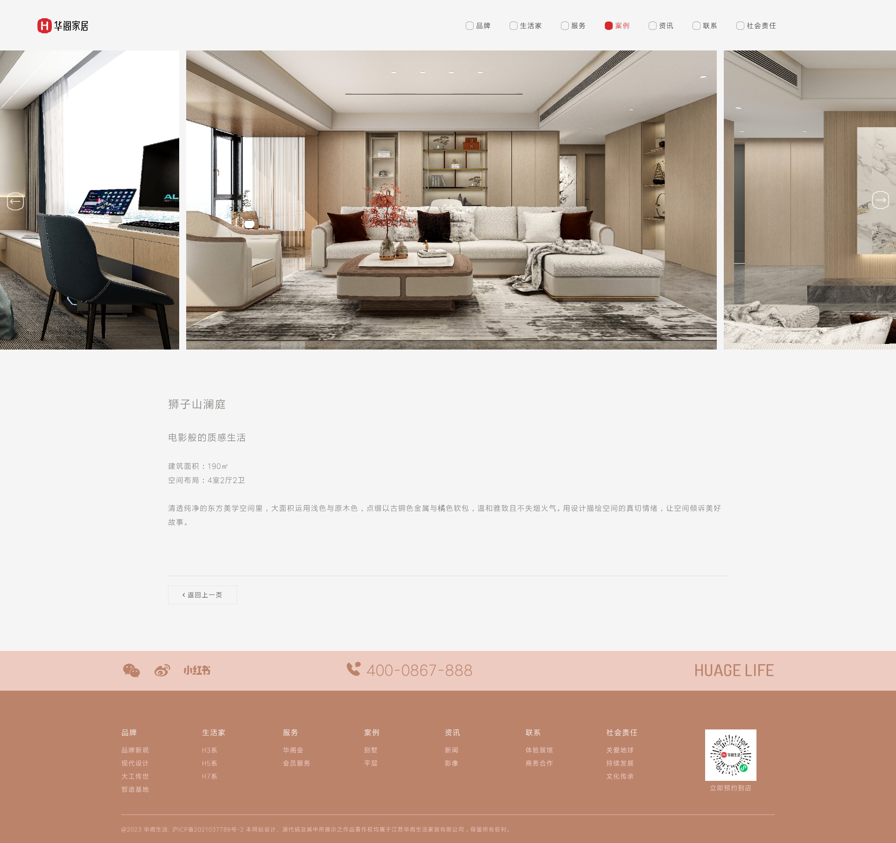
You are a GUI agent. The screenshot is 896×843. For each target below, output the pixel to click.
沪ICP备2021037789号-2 (208, 829)
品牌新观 (135, 749)
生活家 (531, 25)
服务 (578, 25)
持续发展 (620, 762)
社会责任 (762, 25)
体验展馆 (539, 749)
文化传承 (620, 776)
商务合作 (539, 762)
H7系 (210, 776)
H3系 (210, 749)
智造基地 (135, 789)
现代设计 (135, 762)
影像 (452, 762)
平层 (371, 762)
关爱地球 (620, 749)
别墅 (371, 749)
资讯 (666, 25)
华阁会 (293, 749)
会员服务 (297, 762)
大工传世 (135, 776)
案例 (622, 25)
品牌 (483, 25)
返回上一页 (204, 594)
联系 (710, 25)
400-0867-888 (418, 669)
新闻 (452, 749)
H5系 (210, 762)
